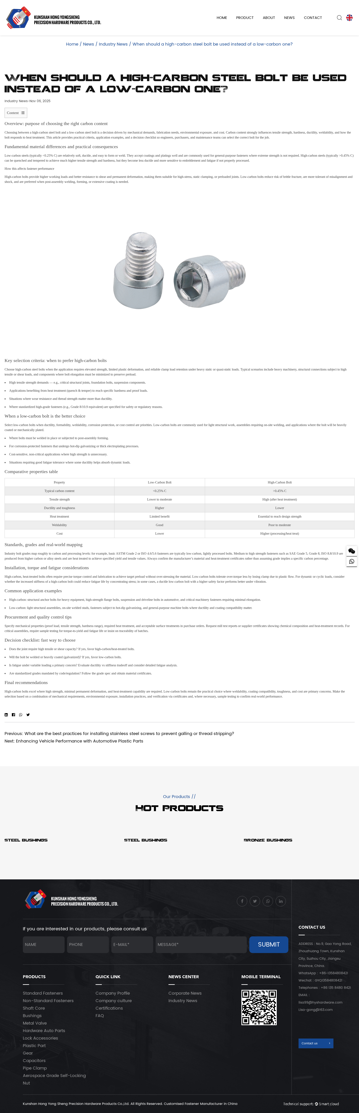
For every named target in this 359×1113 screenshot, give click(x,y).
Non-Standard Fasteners (48, 1001)
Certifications (109, 1008)
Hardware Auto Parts (44, 1030)
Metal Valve (35, 1023)
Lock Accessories (40, 1038)
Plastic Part (34, 1045)
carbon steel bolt (49, 132)
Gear (28, 1053)
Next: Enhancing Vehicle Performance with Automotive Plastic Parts (74, 741)
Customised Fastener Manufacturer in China (200, 1104)
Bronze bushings (268, 841)
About (269, 18)
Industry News (113, 44)
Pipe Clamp (35, 1068)
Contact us (316, 1043)
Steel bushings (26, 841)
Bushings (32, 1016)
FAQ (100, 1016)
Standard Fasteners (43, 993)
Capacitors (34, 1060)
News (289, 18)
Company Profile (113, 993)
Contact (313, 18)
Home (222, 18)
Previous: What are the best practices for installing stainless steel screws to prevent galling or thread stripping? (119, 733)
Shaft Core (34, 1008)
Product (245, 18)
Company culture (114, 1001)
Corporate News (185, 993)
